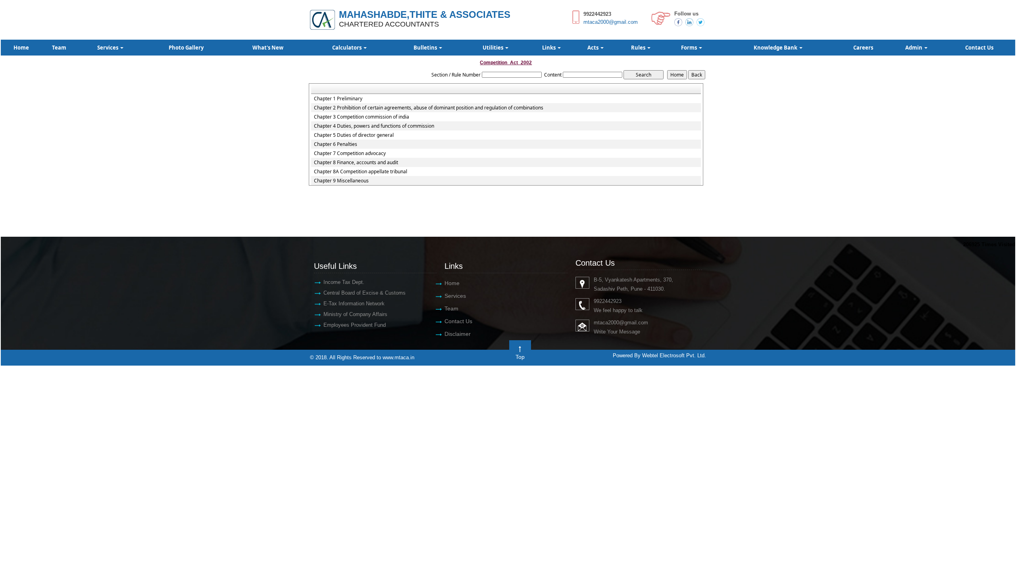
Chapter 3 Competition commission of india (361, 117)
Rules (639, 47)
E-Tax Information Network (354, 304)
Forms (689, 47)
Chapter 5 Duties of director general (354, 135)
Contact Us (979, 47)
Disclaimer (457, 334)
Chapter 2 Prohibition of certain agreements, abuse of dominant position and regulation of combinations (428, 108)
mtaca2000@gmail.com (610, 22)
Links (549, 47)
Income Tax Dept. (343, 282)
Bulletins (426, 47)
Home (21, 47)
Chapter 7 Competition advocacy (350, 153)
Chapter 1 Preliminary (338, 99)
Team (59, 47)
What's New (267, 47)
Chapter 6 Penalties (335, 144)
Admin (914, 47)
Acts (593, 47)
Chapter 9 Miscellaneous (341, 181)
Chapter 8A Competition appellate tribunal (360, 172)
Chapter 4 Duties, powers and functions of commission (374, 126)
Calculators (347, 47)
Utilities (493, 47)
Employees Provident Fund (354, 325)
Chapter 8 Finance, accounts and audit (356, 162)
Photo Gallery (186, 47)
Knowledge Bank (776, 47)
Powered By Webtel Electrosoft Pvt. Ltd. (659, 355)
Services (108, 47)
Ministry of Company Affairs (355, 314)
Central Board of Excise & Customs (364, 293)
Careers (863, 47)
